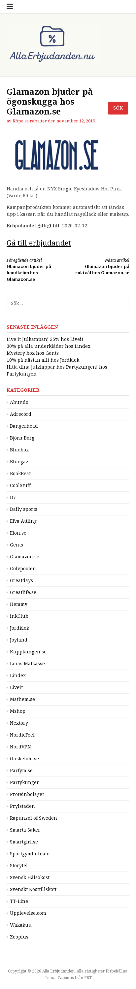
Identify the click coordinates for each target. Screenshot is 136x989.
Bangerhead (24, 426)
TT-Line (19, 901)
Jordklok (19, 628)
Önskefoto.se (24, 758)
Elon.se (18, 533)
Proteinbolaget (27, 794)
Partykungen (25, 782)
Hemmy (18, 604)
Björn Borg (22, 438)
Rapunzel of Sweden (33, 818)
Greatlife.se (23, 592)
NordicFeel (22, 735)
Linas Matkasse (27, 663)
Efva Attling (23, 521)
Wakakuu (21, 925)
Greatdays (21, 580)
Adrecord (20, 414)
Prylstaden (22, 806)
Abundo (19, 402)
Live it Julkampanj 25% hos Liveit (45, 339)
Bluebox (19, 449)
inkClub (19, 616)
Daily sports (23, 509)
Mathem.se (22, 699)
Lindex (18, 675)
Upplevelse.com (28, 913)
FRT (88, 977)
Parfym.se (21, 770)
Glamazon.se (24, 556)
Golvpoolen (23, 568)
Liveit (16, 687)
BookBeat (20, 473)
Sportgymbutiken (30, 853)
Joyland (18, 640)
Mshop (17, 711)
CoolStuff (20, 485)
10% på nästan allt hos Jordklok (43, 360)
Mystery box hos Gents (33, 353)
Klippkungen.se (28, 651)
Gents (16, 544)
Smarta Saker (25, 830)
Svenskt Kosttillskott (33, 889)
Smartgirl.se (24, 841)
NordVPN (20, 746)
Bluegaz (19, 461)
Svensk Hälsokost (30, 877)
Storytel (19, 865)
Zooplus (19, 937)
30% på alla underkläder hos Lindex (48, 346)
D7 (13, 497)
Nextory (19, 723)
